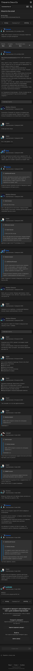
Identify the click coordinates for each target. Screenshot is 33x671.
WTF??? (3, 592)
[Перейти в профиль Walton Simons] (3, 108)
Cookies (22, 665)
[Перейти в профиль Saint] (3, 124)
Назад (6, 23)
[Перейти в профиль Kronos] (3, 491)
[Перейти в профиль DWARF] (3, 434)
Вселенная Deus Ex (15, 17)
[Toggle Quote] (4, 173)
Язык (10, 665)
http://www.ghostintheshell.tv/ (9, 57)
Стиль (16, 665)
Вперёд (26, 23)
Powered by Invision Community (16, 668)
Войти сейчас (16, 638)
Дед (6, 15)
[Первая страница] (2, 23)
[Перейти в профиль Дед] (3, 151)
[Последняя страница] (31, 23)
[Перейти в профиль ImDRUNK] (3, 588)
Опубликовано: (15, 31)
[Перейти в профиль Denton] (3, 30)
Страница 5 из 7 (16, 23)
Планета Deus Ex (9, 2)
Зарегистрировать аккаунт (16, 627)
